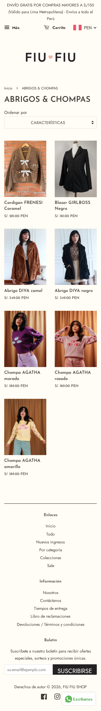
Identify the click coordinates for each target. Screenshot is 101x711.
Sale (50, 565)
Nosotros (50, 592)
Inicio (8, 88)
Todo (50, 534)
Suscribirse (75, 670)
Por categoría (50, 550)
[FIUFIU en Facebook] (44, 698)
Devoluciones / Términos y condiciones (50, 624)
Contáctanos (50, 600)
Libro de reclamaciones (50, 616)
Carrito (58, 27)
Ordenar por (15, 112)
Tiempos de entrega (50, 608)
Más (15, 27)
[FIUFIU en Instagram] (57, 698)
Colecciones (50, 558)
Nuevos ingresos (50, 542)
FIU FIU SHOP (75, 687)
